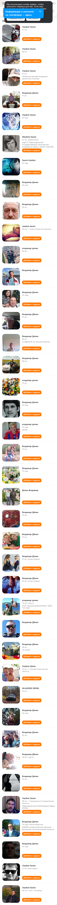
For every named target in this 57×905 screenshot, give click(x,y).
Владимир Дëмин (30, 754)
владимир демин (30, 248)
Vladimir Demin (29, 27)
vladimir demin (28, 226)
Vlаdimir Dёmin (29, 666)
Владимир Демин (30, 93)
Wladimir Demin (29, 137)
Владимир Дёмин (30, 314)
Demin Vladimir (29, 160)
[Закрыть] (40, 11)
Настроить (33, 18)
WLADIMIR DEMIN (30, 688)
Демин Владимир (30, 490)
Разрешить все (16, 18)
